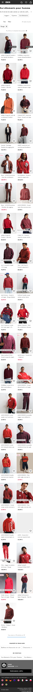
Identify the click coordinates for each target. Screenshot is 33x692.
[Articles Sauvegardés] (26, 2)
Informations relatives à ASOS (24, 688)
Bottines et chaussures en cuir (10, 647)
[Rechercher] (21, 2)
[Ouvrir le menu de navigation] (2, 2)
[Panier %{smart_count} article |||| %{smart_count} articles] (30, 2)
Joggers (6, 15)
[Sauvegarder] (14, 51)
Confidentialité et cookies (26, 689)
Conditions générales (27, 691)
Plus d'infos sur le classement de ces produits (15, 30)
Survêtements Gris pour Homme (11, 657)
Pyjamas (14, 15)
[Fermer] (6, 26)
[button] (2, 680)
